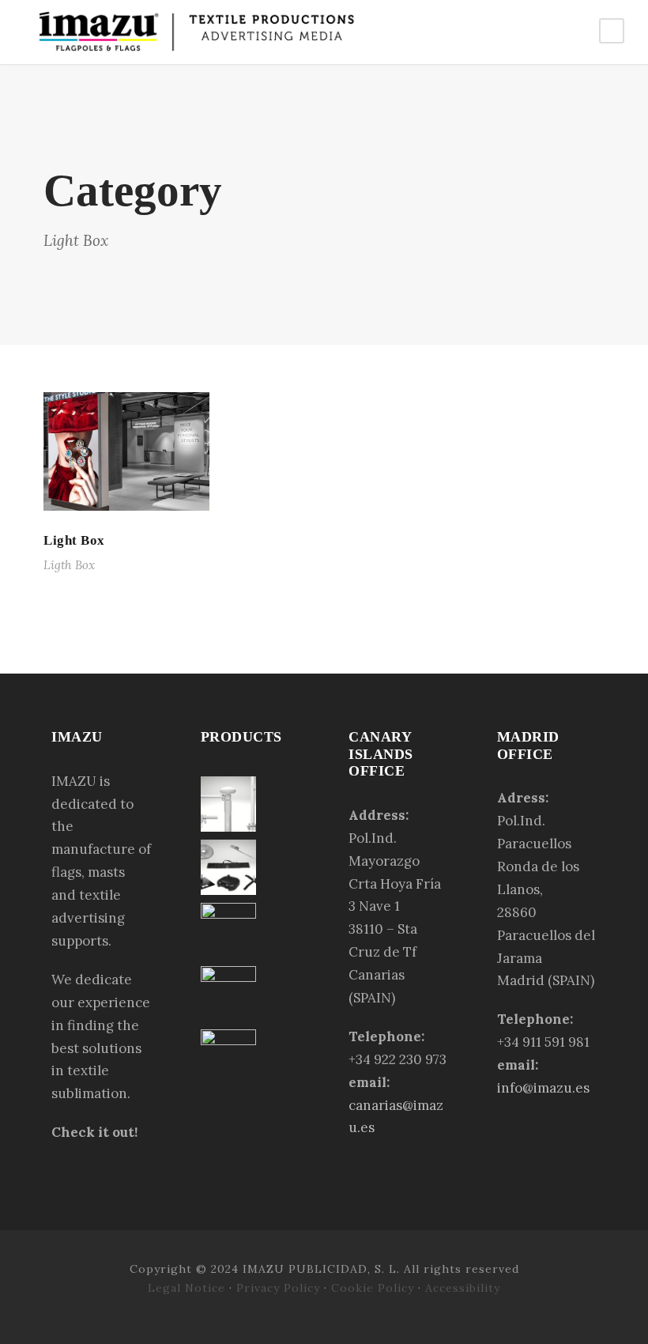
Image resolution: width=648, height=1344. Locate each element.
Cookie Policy (372, 1288)
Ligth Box (69, 564)
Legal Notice (188, 1288)
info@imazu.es (543, 1088)
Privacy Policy (278, 1288)
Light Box (74, 540)
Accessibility (462, 1288)
